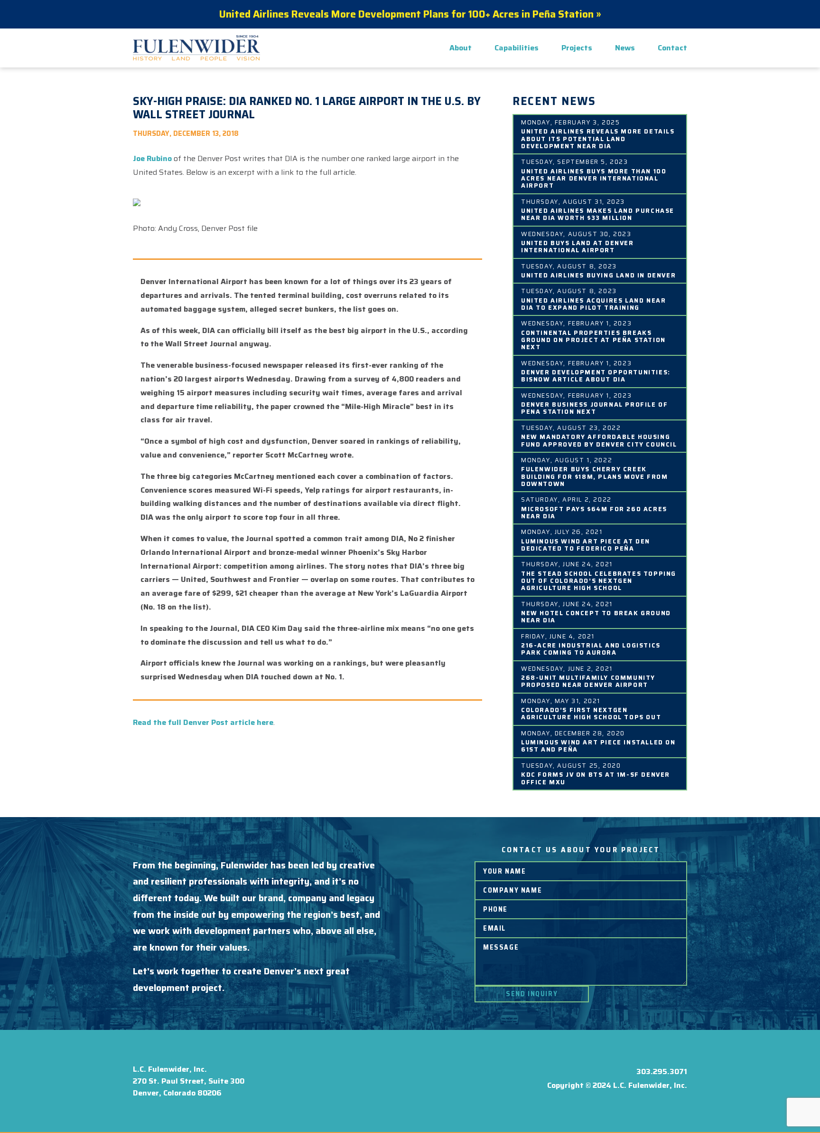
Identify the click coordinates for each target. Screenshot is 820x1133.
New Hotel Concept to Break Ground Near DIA (596, 616)
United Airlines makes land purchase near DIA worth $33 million (597, 214)
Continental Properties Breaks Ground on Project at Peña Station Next (593, 339)
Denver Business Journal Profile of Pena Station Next (594, 408)
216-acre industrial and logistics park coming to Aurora (591, 648)
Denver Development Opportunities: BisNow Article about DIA (596, 375)
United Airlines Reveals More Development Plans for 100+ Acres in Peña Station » (410, 14)
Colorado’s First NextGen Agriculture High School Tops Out (591, 713)
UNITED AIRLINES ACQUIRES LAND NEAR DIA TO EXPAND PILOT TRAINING (593, 303)
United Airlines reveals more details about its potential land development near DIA (598, 138)
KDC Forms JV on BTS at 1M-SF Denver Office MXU (595, 778)
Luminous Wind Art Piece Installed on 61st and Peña (598, 745)
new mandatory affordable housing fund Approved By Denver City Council (599, 440)
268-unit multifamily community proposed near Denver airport (588, 681)
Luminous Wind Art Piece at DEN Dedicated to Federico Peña (585, 544)
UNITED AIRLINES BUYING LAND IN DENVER (598, 274)
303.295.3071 (661, 1071)
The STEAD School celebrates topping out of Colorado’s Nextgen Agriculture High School (598, 580)
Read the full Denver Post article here (203, 722)
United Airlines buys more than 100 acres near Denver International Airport (593, 178)
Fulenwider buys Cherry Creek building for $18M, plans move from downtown (594, 475)
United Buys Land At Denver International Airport (577, 246)
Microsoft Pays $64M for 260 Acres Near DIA (594, 512)
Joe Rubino (152, 158)
